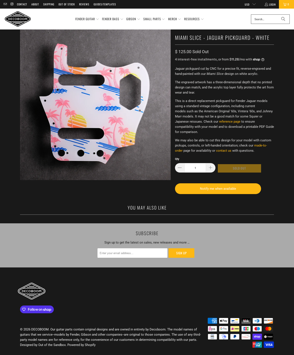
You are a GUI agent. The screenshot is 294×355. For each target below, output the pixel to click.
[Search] (283, 19)
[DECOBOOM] (17, 19)
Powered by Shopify (81, 345)
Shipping (48, 4)
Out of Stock (67, 4)
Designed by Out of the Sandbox (43, 345)
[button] (87, 19)
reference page (229, 121)
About (35, 4)
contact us (223, 151)
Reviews (84, 4)
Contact (22, 4)
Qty (177, 159)
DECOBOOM (40, 329)
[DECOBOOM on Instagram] (12, 4)
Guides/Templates (105, 4)
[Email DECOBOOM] (5, 4)
